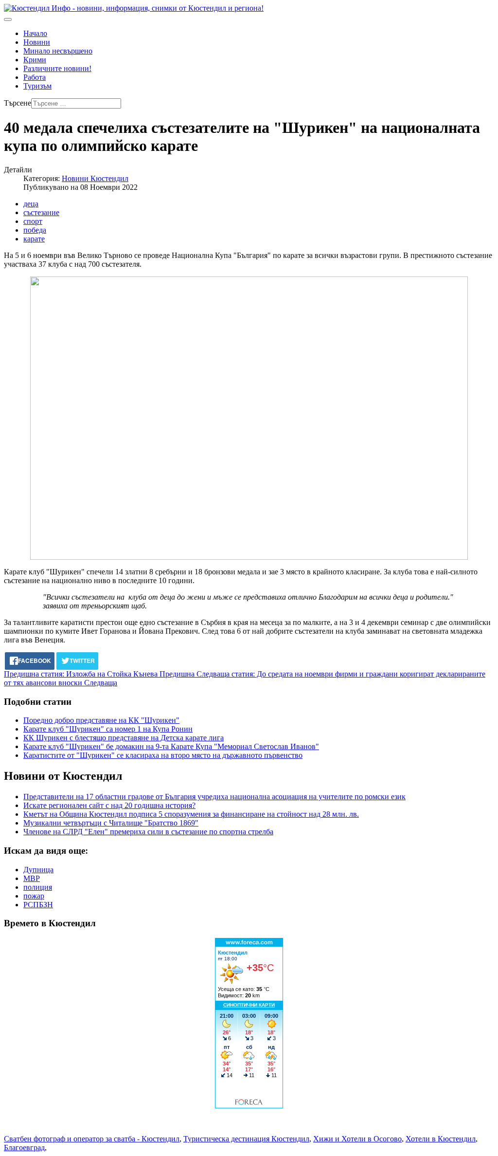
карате (34, 239)
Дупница (38, 869)
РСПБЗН (38, 904)
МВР (31, 878)
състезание (41, 212)
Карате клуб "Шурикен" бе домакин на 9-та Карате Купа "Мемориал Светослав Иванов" (171, 746)
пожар (33, 896)
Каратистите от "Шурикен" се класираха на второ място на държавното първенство (162, 755)
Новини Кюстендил (95, 178)
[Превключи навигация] (8, 19)
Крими (34, 59)
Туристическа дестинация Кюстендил (246, 1139)
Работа (34, 77)
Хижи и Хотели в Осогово (357, 1139)
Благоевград (24, 1147)
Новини (36, 42)
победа (34, 230)
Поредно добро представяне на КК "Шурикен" (101, 720)
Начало (35, 33)
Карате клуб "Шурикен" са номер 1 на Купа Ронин (108, 729)
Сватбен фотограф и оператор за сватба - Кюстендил (91, 1139)
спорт (32, 221)
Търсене (17, 103)
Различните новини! (57, 68)
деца (30, 204)
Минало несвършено (57, 51)
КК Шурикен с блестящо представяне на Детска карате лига (123, 738)
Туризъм (37, 86)
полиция (37, 887)
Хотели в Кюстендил (441, 1139)
